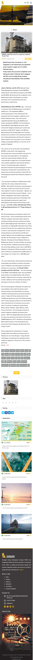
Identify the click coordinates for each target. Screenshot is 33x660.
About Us (8, 581)
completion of (5, 365)
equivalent (12, 350)
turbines (4, 358)
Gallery (17, 645)
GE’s (18, 365)
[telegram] (12, 413)
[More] (21, 569)
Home (7, 577)
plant (13, 354)
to (29, 350)
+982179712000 (11, 600)
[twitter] (3, 413)
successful (24, 361)
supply (26, 350)
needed (17, 350)
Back (16, 373)
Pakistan (17, 354)
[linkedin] (9, 413)
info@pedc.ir (10, 603)
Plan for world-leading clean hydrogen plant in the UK (15, 508)
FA (25, 2)
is (9, 365)
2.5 (5, 361)
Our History (9, 586)
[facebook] (6, 413)
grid (2, 361)
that (25, 354)
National (7, 350)
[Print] (26, 59)
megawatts (27, 358)
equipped (13, 365)
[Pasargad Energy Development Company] (2, 2)
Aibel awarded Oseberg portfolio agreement (13, 539)
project (6, 354)
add (19, 358)
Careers (8, 579)
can (16, 358)
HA (28, 365)
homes (14, 361)
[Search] (27, 2)
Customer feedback (11, 588)
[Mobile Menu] (31, 2)
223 (22, 358)
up (29, 354)
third (3, 354)
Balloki (8, 358)
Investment (8, 584)
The (22, 354)
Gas (2, 350)
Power (12, 358)
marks (18, 361)
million (22, 350)
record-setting (23, 365)
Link (7, 345)
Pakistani (9, 361)
